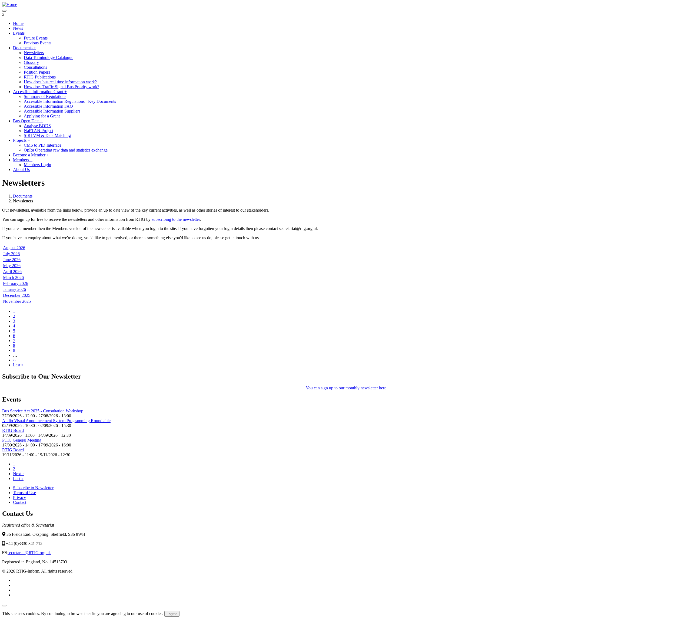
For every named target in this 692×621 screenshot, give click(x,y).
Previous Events (37, 43)
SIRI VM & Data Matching (47, 135)
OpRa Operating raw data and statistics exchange (66, 150)
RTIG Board (13, 430)
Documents (24, 47)
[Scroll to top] (4, 605)
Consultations (35, 67)
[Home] (9, 4)
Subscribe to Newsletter (33, 487)
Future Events (36, 38)
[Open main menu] (4, 11)
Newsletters (34, 52)
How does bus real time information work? (60, 82)
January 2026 (14, 289)
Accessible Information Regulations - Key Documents (70, 101)
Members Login (37, 164)
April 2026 (12, 271)
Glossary (31, 62)
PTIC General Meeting (21, 440)
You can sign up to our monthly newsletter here (346, 388)
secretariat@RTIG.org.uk (29, 552)
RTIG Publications (40, 77)
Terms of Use (24, 492)
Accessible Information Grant (40, 91)
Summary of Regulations (45, 96)
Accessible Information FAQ (48, 106)
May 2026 (12, 265)
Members (22, 159)
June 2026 (12, 259)
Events (20, 33)
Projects (21, 140)
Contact (19, 502)
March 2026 (13, 277)
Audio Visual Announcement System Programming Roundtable (56, 420)
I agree (172, 614)
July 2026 (11, 253)
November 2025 (17, 301)
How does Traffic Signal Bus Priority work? (61, 86)
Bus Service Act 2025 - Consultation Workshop (42, 411)
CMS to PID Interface (42, 145)
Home (18, 23)
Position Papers (37, 72)
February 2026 (15, 283)
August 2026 (14, 247)
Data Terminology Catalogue (48, 57)
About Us (21, 169)
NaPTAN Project (38, 130)
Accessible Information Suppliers (52, 111)
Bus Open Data (28, 121)
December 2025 (16, 295)
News (18, 28)
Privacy (19, 497)
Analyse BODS (37, 125)
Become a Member (31, 155)
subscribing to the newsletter (176, 219)
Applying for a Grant (42, 116)
